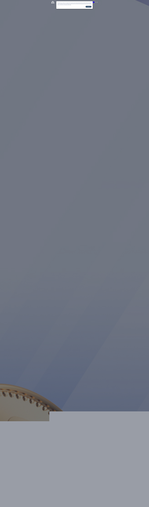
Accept (88, 6)
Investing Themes (55, 248)
